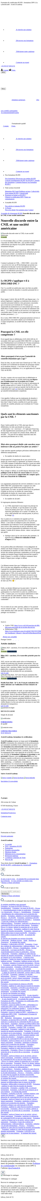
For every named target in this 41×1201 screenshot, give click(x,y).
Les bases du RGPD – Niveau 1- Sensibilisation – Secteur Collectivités (20, 948)
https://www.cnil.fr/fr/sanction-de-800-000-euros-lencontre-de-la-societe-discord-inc (22, 626)
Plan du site (9, 859)
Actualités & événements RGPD (11, 213)
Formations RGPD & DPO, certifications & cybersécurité (19, 864)
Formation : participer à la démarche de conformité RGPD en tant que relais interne (20, 924)
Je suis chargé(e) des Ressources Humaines (19, 996)
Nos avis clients (10, 210)
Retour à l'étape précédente (11, 883)
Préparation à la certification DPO (27, 1001)
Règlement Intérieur (11, 856)
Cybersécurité (23, 193)
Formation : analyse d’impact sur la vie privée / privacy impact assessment (19, 977)
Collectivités (35, 191)
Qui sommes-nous (22, 210)
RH (13, 191)
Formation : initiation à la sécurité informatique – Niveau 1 (16, 975)
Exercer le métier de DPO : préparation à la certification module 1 (18, 1007)
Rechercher (5, 894)
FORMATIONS (6, 722)
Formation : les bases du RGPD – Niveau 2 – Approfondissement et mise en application (20, 909)
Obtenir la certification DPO (14, 197)
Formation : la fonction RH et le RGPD (14, 1020)
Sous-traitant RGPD (11, 193)
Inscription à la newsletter (9, 781)
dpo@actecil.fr (14, 1168)
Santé (17, 191)
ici (16, 389)
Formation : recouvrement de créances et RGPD (17, 984)
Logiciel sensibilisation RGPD (15, 180)
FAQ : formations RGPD (13, 846)
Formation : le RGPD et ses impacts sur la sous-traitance (20, 956)
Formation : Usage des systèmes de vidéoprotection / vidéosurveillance (20, 921)
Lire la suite (5, 673)
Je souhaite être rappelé (18, 942)
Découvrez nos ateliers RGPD (26, 178)
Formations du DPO (8, 1001)
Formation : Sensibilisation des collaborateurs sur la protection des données (20, 914)
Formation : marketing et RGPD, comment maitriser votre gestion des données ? (20, 918)
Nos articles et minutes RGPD (15, 206)
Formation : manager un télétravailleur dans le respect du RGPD (20, 932)
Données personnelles (12, 850)
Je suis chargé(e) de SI (9, 999)
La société (8, 844)
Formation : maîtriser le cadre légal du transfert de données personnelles (20, 930)
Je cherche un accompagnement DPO (13, 995)
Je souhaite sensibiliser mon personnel (13, 904)
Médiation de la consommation (15, 854)
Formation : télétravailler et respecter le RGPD (18, 934)
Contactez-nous (6, 816)
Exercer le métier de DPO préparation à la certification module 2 (20, 1009)
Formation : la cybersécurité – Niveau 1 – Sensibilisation (20, 911)
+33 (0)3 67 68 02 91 (8, 809)
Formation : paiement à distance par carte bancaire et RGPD (17, 1045)
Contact (30, 210)
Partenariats (9, 848)
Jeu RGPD (29, 180)
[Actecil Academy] (6, 17)
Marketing (8, 191)
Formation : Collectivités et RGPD (12, 944)
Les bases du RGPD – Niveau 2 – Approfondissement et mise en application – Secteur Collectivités (18, 952)
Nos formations (10, 178)
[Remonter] (1, 1199)
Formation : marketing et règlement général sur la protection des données (19, 1043)
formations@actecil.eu (8, 813)
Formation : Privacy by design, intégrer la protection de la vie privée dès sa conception (20, 927)
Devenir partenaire (7, 836)
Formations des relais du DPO (11, 1003)
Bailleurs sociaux (25, 191)
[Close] (3, 869)
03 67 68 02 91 (9, 732)
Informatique (17, 1018)
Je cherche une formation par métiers (13, 993)
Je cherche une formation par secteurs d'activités (17, 938)
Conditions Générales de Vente (15, 858)
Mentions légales (10, 852)
